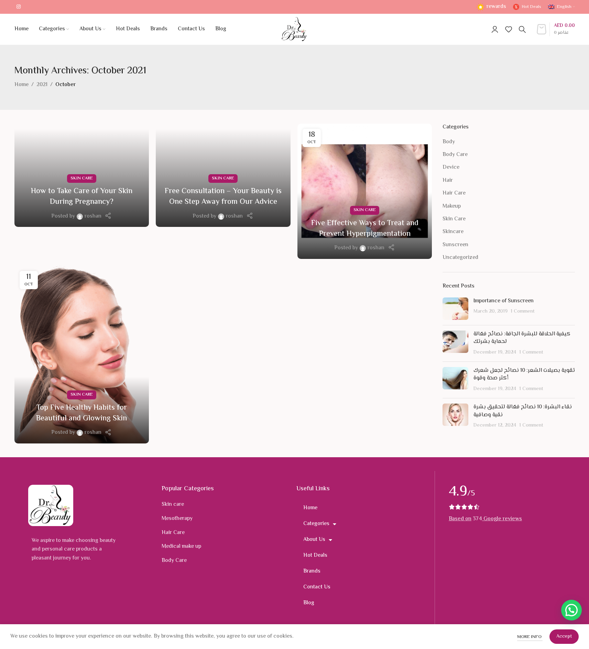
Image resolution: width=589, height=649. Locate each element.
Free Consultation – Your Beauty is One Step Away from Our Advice (223, 197)
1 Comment (523, 311)
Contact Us (316, 587)
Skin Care (81, 178)
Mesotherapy (177, 518)
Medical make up (181, 546)
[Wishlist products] (508, 29)
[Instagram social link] (18, 7)
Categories (316, 524)
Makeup (452, 206)
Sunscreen (455, 245)
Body (449, 142)
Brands (311, 571)
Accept (564, 636)
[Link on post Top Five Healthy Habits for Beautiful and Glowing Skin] (81, 354)
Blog (308, 603)
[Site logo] (294, 29)
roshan (93, 216)
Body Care (455, 155)
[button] (571, 610)
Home (21, 85)
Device (451, 167)
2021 (41, 85)
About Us (314, 539)
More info (530, 637)
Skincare (453, 232)
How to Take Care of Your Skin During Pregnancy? (81, 197)
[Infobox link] (491, 7)
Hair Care (454, 193)
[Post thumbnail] (455, 308)
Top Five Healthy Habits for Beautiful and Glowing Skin (81, 413)
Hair (448, 181)
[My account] (495, 29)
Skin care (173, 504)
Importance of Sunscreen (503, 301)
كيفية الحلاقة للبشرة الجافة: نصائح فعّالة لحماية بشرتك (521, 338)
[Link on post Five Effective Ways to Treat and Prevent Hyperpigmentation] (364, 191)
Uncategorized (460, 258)
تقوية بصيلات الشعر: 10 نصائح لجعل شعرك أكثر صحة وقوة (524, 374)
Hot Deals (315, 555)
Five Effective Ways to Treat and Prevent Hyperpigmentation (364, 229)
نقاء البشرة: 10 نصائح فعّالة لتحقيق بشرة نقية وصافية (522, 411)
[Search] (522, 29)
